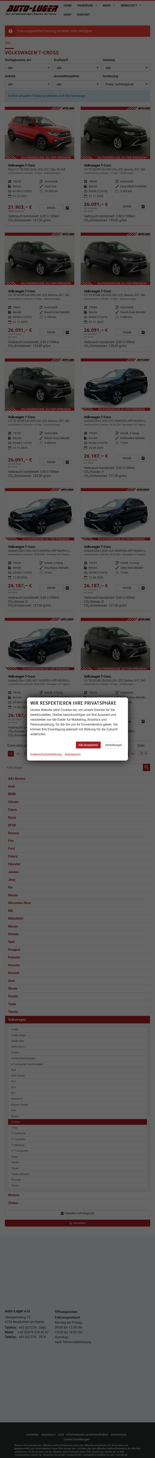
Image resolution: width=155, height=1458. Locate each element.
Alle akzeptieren (88, 745)
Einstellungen (113, 745)
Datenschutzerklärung (46, 754)
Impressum (73, 754)
